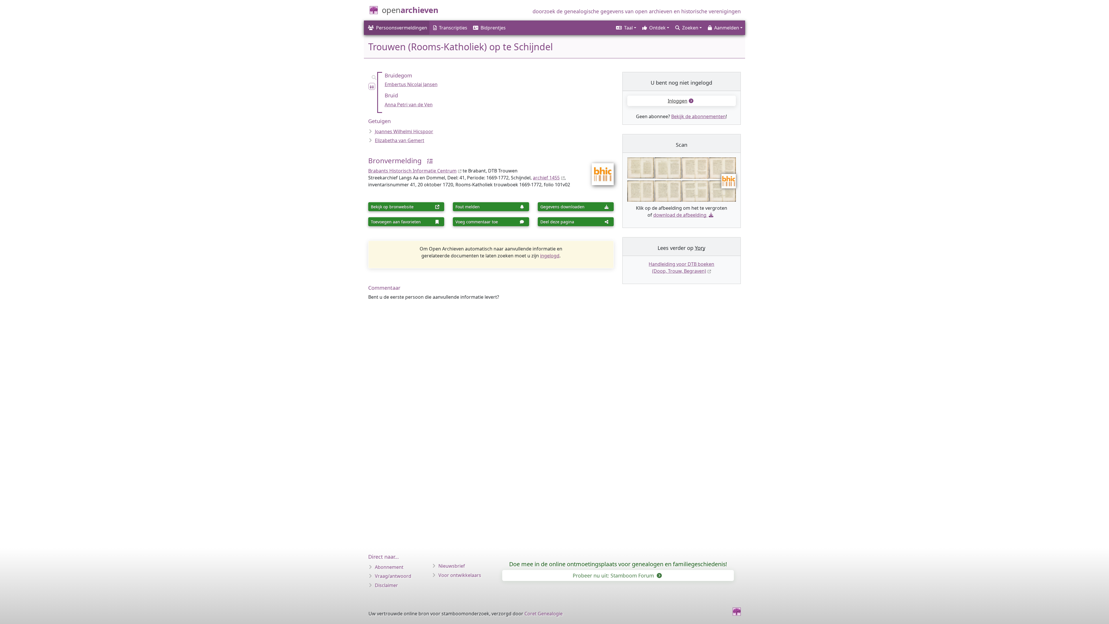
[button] (626, 28)
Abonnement (389, 567)
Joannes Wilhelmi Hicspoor (404, 131)
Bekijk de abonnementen (698, 116)
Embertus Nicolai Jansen (411, 84)
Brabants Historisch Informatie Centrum (412, 171)
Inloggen (677, 101)
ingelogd (549, 255)
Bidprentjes (493, 28)
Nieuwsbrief (451, 566)
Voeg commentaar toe (476, 221)
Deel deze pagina (557, 221)
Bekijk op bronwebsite (392, 206)
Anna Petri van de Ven (409, 104)
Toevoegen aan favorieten (396, 221)
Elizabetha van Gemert (399, 140)
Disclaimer (386, 585)
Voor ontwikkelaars (459, 575)
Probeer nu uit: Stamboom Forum (614, 575)
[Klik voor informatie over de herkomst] (428, 160)
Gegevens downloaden (562, 206)
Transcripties (453, 28)
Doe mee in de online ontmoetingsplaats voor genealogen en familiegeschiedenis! (618, 564)
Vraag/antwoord (393, 576)
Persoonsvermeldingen (401, 28)
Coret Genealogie (543, 613)
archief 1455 (546, 177)
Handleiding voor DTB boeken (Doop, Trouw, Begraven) (681, 267)
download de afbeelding (679, 215)
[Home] (737, 612)
